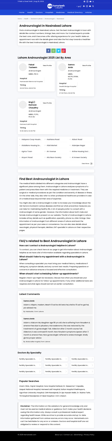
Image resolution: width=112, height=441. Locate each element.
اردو (79, 6)
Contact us (67, 435)
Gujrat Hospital (36, 386)
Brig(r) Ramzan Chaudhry (33, 105)
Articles (88, 12)
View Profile (47, 65)
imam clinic (24, 386)
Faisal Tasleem (33, 66)
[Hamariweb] (56, 6)
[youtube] (90, 1)
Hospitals (49, 12)
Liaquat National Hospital (29, 389)
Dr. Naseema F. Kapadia (73, 386)
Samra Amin (71, 66)
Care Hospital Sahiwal (53, 386)
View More (85, 163)
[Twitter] (58, 51)
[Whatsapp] (53, 51)
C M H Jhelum (60, 396)
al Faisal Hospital (46, 396)
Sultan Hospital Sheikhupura (73, 389)
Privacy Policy (89, 435)
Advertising (78, 435)
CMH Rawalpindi (51, 392)
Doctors (39, 12)
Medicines (60, 12)
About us (58, 435)
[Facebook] (48, 51)
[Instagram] (87, 1)
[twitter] (93, 1)
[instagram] (63, 51)
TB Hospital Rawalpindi (29, 396)
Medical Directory (75, 12)
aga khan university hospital (31, 392)
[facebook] (84, 1)
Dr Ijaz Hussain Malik (67, 392)
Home (21, 12)
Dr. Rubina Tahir (83, 392)
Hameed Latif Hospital (50, 389)
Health (30, 12)
